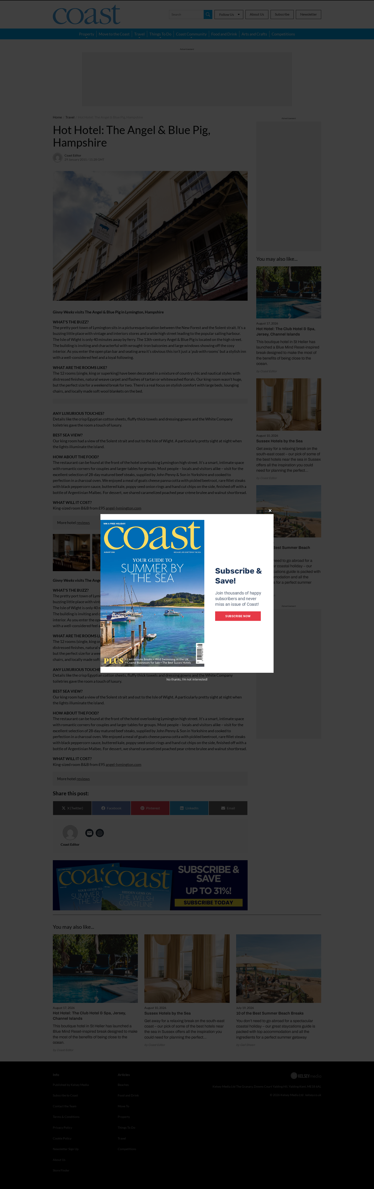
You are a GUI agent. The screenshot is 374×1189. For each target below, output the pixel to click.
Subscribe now (238, 616)
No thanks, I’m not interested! (187, 679)
